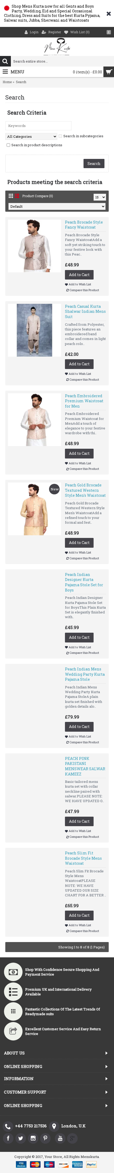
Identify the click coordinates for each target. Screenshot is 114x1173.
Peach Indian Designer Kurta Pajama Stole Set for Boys (84, 582)
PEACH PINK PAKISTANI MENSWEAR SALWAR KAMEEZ (85, 766)
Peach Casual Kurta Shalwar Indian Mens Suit (85, 311)
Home (7, 82)
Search (21, 82)
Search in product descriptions (36, 145)
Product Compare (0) (37, 196)
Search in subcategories (83, 136)
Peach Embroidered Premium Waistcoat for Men (84, 401)
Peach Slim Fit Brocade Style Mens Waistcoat (83, 858)
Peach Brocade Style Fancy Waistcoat (84, 225)
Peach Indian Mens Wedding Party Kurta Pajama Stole (85, 674)
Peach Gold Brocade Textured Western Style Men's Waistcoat (85, 490)
